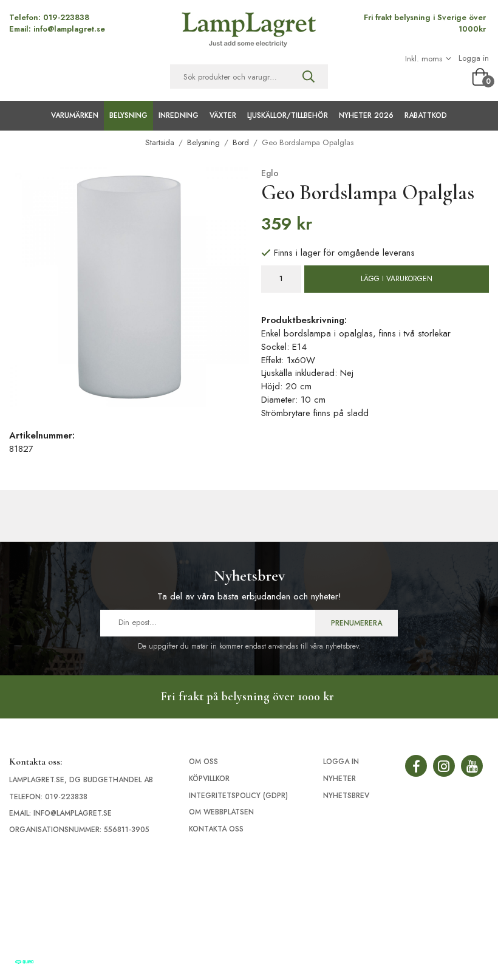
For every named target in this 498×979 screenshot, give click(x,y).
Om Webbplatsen (221, 812)
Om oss (203, 761)
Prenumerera (356, 623)
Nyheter (339, 778)
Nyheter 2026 (366, 115)
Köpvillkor (209, 778)
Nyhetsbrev (346, 795)
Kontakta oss (216, 829)
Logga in (474, 58)
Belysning (128, 115)
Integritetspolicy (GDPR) (238, 795)
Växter (223, 115)
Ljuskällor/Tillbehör (287, 115)
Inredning (179, 115)
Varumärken (74, 115)
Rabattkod (425, 115)
